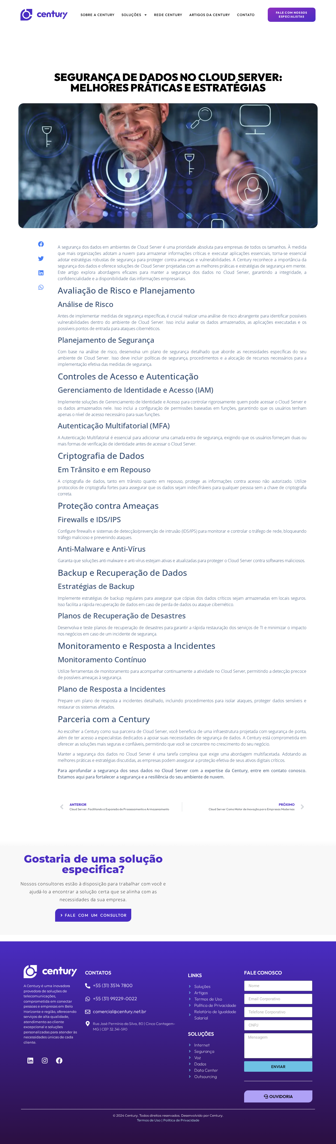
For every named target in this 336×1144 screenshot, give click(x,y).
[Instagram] (44, 1060)
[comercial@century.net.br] (87, 1011)
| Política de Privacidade (180, 1120)
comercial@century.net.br (119, 1011)
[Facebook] (59, 1060)
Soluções (131, 15)
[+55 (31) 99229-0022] (87, 999)
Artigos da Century (209, 15)
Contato (246, 15)
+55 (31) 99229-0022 (115, 999)
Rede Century (168, 15)
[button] (41, 244)
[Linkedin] (30, 1060)
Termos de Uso (149, 1120)
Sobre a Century (98, 15)
